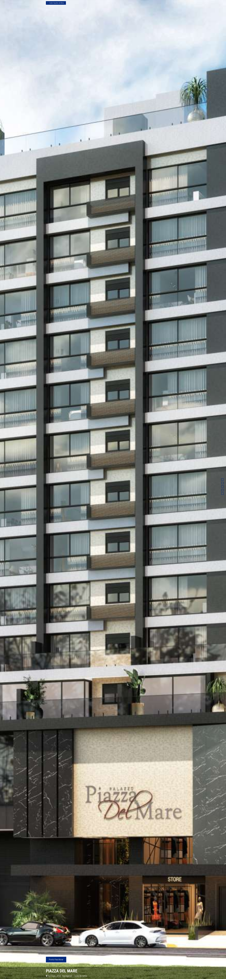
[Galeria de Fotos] (222, 490)
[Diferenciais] (222, 483)
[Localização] (222, 486)
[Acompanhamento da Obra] (222, 493)
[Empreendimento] (222, 479)
